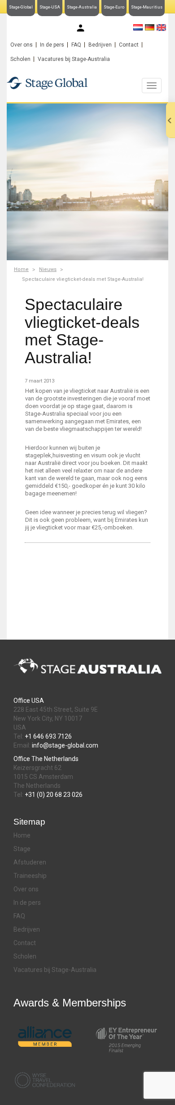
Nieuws (48, 269)
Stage (22, 848)
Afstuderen (29, 862)
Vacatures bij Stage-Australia (74, 59)
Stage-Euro (114, 7)
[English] (161, 27)
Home (21, 269)
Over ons (21, 45)
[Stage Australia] (87, 82)
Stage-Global (21, 7)
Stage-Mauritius (146, 7)
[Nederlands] (138, 27)
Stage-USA (49, 7)
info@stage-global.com (65, 745)
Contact (129, 45)
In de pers (52, 45)
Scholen (20, 59)
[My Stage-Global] (80, 28)
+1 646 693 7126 (48, 736)
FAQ (76, 45)
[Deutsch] (149, 27)
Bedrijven (100, 45)
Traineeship (30, 875)
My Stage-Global (107, 28)
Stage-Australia (82, 7)
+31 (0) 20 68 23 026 (54, 794)
